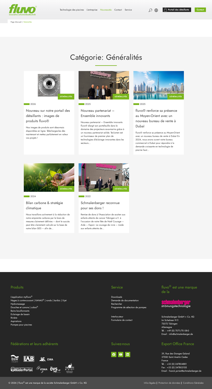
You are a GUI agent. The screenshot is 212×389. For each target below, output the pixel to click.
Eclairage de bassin (20, 314)
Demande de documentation (125, 300)
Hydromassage (18, 304)
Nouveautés (105, 9)
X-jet (64, 300)
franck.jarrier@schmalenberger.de (185, 371)
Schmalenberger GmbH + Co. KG (70, 383)
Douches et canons (20, 307)
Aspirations (16, 321)
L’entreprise (92, 9)
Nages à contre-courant (22, 300)
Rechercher (116, 304)
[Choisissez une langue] (156, 10)
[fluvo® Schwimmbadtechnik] (23, 10)
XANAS (39, 300)
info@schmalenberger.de (181, 334)
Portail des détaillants (178, 9)
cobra (34, 307)
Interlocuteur (117, 316)
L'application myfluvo (21, 297)
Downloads (116, 297)
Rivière (14, 317)
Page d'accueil (16, 22)
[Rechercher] (150, 10)
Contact (118, 9)
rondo (49, 300)
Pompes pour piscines (21, 324)
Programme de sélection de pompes (128, 307)
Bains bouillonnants (20, 310)
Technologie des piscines (72, 9)
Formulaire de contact (121, 320)
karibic (57, 300)
